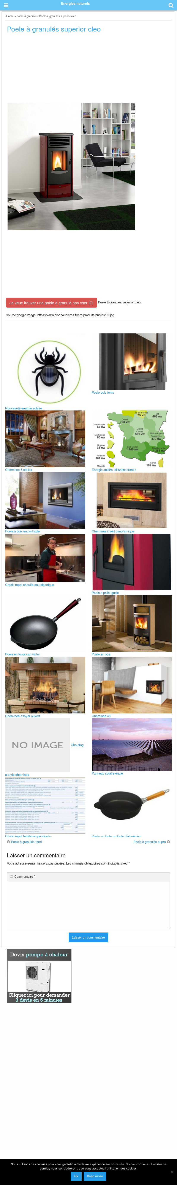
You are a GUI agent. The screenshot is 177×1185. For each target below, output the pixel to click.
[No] (171, 1172)
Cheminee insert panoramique (113, 531)
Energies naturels (75, 3)
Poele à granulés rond (26, 841)
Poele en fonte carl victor (22, 654)
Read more (95, 1176)
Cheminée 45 (101, 715)
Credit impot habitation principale (28, 836)
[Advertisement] (88, 69)
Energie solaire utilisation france (114, 469)
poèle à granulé (26, 16)
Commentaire (24, 876)
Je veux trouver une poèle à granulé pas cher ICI (51, 302)
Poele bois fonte (103, 392)
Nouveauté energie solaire (23, 408)
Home (10, 16)
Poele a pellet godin (105, 592)
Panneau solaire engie (107, 773)
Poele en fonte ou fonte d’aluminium (117, 836)
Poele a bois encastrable (22, 531)
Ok (76, 1176)
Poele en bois (101, 654)
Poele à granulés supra (149, 841)
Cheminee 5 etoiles (18, 469)
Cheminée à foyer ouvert (22, 715)
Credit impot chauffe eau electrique (29, 584)
